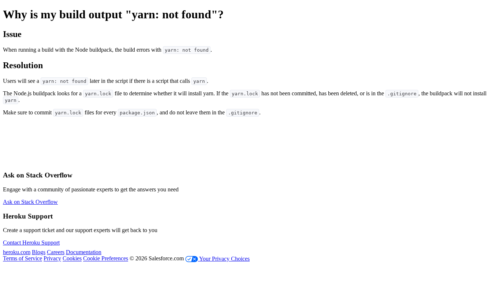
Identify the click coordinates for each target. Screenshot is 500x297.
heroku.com (16, 252)
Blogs (38, 252)
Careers (55, 252)
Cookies (72, 259)
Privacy (52, 259)
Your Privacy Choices (224, 259)
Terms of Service (22, 259)
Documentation (83, 252)
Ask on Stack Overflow (30, 202)
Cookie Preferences (105, 259)
